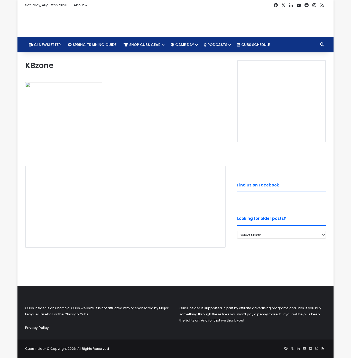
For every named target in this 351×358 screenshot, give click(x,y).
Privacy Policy (37, 327)
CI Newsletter (47, 44)
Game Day (184, 44)
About (79, 5)
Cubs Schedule (255, 44)
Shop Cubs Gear (144, 44)
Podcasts (217, 44)
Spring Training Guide (94, 44)
